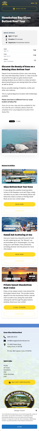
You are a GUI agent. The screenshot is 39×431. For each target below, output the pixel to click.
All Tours (7, 368)
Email (18, 121)
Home (6, 366)
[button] (36, 410)
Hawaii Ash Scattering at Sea (18, 235)
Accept (19, 426)
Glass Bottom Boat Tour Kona (18, 187)
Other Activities (9, 374)
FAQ (5, 372)
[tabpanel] (19, 141)
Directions (7, 370)
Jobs (5, 376)
